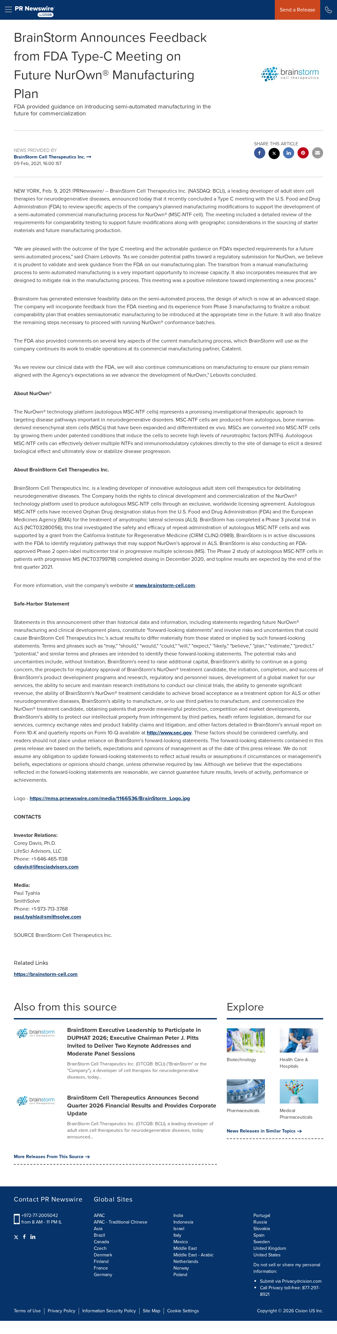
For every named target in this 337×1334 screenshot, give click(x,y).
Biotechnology (241, 1059)
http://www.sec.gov (169, 732)
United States (267, 1254)
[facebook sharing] (259, 153)
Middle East (185, 1248)
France (101, 1268)
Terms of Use (27, 1310)
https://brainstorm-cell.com (46, 974)
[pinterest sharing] (303, 153)
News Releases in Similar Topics (261, 1131)
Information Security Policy (109, 1310)
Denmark (103, 1254)
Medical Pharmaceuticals (296, 1114)
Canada (101, 1241)
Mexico (180, 1241)
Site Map (151, 1310)
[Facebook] (24, 1237)
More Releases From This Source (49, 1157)
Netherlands (185, 1261)
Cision (301, 1310)
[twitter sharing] (274, 154)
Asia (98, 1228)
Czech (100, 1248)
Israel (178, 1228)
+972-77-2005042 (39, 1215)
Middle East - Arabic (193, 1254)
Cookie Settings (183, 1310)
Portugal (261, 1215)
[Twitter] (17, 1237)
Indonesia (183, 1222)
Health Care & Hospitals (294, 1063)
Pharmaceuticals (243, 1110)
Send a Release (297, 9)
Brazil (99, 1235)
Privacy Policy (61, 1310)
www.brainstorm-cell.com (165, 585)
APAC (99, 1215)
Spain (259, 1235)
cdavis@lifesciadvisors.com (46, 866)
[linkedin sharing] (288, 153)
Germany (103, 1274)
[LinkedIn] (33, 1237)
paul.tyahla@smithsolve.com (47, 916)
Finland (101, 1261)
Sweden (261, 1241)
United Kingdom (269, 1248)
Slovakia (261, 1228)
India (178, 1215)
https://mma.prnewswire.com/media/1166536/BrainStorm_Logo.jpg (110, 798)
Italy (177, 1235)
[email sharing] (317, 153)
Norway (181, 1268)
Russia (260, 1222)
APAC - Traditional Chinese (120, 1222)
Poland (180, 1274)
